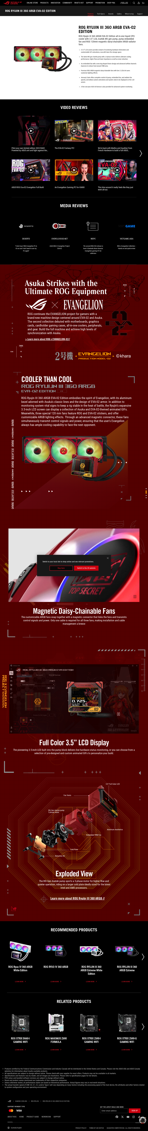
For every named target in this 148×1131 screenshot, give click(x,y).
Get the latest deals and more (112, 1107)
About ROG (12, 1117)
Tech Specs (101, 14)
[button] (135, 596)
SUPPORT (57, 1117)
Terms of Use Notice (96, 1128)
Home (21, 1117)
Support (139, 14)
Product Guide (33, 1117)
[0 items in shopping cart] (143, 3)
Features (91, 14)
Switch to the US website (86, 568)
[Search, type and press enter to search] (134, 2)
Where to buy (129, 14)
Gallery (119, 14)
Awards (110, 14)
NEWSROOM (46, 1117)
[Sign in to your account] (138, 3)
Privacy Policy (81, 1128)
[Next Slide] (140, 153)
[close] (107, 558)
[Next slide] (143, 957)
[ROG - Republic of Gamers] (12, 3)
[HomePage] (9, 1101)
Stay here (61, 568)
